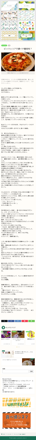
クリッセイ (4, 45)
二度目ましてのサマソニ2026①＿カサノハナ (16, 384)
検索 (4, 369)
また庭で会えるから (9, 392)
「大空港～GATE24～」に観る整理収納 (14, 386)
